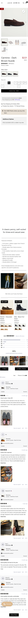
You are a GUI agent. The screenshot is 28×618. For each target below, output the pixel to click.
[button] (7, 63)
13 (15, 86)
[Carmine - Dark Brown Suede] (4, 74)
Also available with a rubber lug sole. (13, 122)
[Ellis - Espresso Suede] (16, 329)
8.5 (12, 82)
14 (18, 86)
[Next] (25, 22)
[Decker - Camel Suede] (2, 329)
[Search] (23, 3)
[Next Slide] (27, 360)
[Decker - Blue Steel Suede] (10, 326)
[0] (26, 3)
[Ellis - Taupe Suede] (20, 329)
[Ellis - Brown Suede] (24, 326)
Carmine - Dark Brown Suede (12, 388)
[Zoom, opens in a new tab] (23, 11)
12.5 (12, 86)
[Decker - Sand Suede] (6, 329)
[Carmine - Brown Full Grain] (15, 74)
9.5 (19, 82)
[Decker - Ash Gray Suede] (6, 326)
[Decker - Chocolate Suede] (2, 325)
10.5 (25, 82)
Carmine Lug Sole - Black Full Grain (13, 440)
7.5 (5, 82)
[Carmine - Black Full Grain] (10, 74)
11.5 (6, 86)
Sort (14, 375)
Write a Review (22, 369)
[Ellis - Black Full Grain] (16, 325)
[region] (14, 360)
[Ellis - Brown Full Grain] (20, 326)
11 (2, 86)
